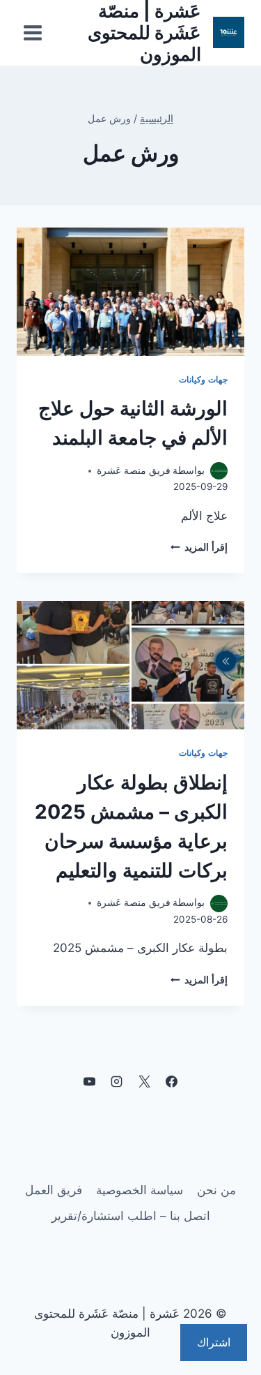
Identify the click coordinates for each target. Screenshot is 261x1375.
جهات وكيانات (203, 379)
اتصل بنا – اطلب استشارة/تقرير (131, 1216)
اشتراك (213, 1342)
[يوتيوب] (90, 1082)
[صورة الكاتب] (219, 471)
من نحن (216, 1190)
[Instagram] (117, 1082)
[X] (144, 1082)
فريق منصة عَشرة (134, 470)
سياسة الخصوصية (139, 1190)
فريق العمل (53, 1190)
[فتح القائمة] (33, 32)
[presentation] (130, 292)
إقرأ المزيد (199, 547)
